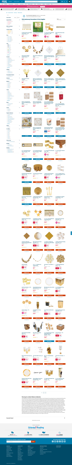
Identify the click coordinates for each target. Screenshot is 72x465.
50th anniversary (46, 407)
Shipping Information (20, 452)
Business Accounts (8, 449)
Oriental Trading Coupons (9, 452)
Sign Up (33, 441)
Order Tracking (20, 449)
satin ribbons (33, 402)
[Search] (59, 2)
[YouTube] (62, 441)
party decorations (51, 407)
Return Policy (19, 451)
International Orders (20, 455)
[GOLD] (60, 102)
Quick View (27, 42)
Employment (29, 449)
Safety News (41, 450)
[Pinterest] (57, 441)
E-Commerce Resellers (43, 452)
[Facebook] (53, 441)
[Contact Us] (64, 1)
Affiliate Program (30, 450)
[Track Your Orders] (62, 1)
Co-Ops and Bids (8, 448)
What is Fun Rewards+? (9, 456)
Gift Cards (7, 451)
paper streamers (24, 402)
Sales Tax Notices (20, 456)
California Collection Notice (43, 449)
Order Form (19, 450)
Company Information (31, 447)
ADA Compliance (20, 458)
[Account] (66, 1)
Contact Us (19, 447)
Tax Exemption (20, 457)
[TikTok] (60, 441)
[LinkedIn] (55, 441)
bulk (47, 406)
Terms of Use (41, 448)
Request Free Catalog (9, 450)
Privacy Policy (42, 447)
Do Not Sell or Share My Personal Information (46, 451)
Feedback (71, 233)
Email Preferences (20, 459)
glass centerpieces (38, 402)
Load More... (8, 67)
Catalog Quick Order (9, 447)
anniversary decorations (25, 399)
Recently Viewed (9, 418)
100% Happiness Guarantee (31, 452)
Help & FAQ (19, 448)
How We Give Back (30, 448)
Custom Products (58, 447)
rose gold (25, 406)
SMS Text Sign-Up (8, 455)
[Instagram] (65, 441)
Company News (30, 455)
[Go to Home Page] (6, 12)
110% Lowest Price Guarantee (31, 451)
